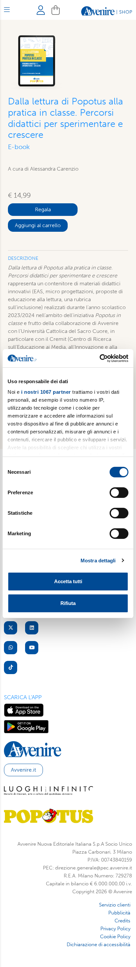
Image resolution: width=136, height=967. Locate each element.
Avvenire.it (23, 770)
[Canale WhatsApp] (10, 647)
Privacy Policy (115, 929)
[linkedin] (31, 627)
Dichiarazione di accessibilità (98, 944)
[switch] (119, 492)
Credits (122, 921)
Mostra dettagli (98, 560)
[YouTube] (31, 647)
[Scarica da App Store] (24, 709)
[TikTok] (10, 667)
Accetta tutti (68, 581)
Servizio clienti (114, 905)
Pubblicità (119, 913)
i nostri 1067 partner (46, 392)
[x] (10, 627)
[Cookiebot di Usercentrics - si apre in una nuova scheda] (99, 358)
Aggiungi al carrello (38, 225)
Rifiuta (68, 603)
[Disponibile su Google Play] (26, 726)
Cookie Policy (115, 937)
